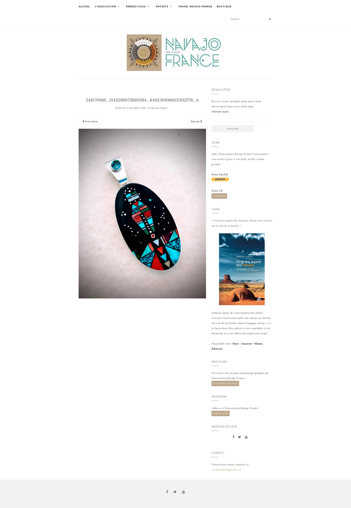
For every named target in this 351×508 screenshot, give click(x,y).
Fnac (236, 343)
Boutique (224, 6)
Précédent (91, 121)
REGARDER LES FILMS (225, 383)
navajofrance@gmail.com (226, 469)
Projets (162, 6)
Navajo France (159, 108)
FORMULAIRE (220, 413)
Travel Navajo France (195, 6)
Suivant (195, 121)
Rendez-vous (136, 6)
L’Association (105, 6)
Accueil (84, 6)
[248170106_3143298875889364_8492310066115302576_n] (142, 213)
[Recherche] (269, 19)
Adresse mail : (221, 111)
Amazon (246, 343)
